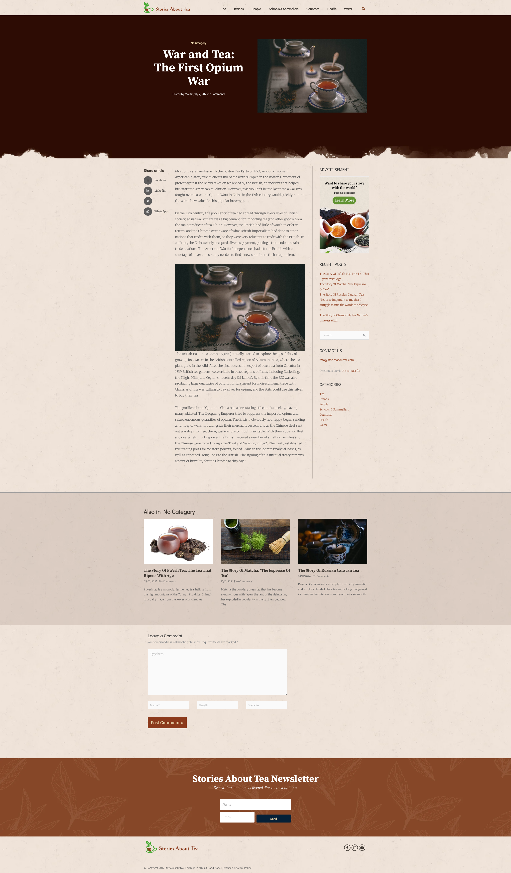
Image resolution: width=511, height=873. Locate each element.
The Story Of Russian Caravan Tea (342, 294)
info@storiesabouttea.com (337, 360)
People (256, 9)
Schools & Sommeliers (283, 9)
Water (348, 9)
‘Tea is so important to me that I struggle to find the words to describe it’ (344, 305)
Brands (239, 9)
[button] (364, 9)
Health (331, 9)
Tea (223, 9)
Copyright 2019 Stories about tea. (165, 867)
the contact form (352, 371)
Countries (312, 9)
